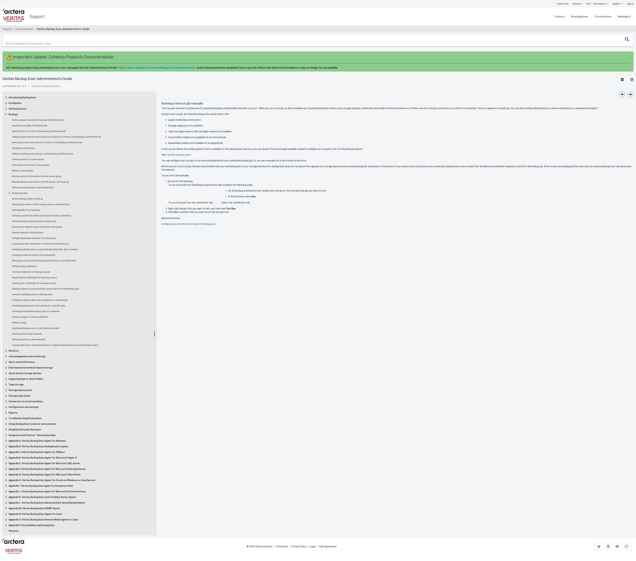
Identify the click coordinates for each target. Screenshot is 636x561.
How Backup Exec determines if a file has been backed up (40, 244)
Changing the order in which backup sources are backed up (41, 204)
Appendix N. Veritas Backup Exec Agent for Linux (35, 514)
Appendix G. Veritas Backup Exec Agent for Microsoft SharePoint (44, 474)
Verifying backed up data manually (28, 339)
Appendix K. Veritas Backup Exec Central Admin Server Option (42, 497)
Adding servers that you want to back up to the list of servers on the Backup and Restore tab (56, 137)
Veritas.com (562, 3)
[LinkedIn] (608, 546)
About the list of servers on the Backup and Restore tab (39, 131)
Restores (14, 350)
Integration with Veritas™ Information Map (32, 435)
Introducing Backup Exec (22, 97)
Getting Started (17, 108)
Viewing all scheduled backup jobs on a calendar (35, 311)
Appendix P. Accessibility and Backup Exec (31, 525)
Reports (13, 412)
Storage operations (19, 395)
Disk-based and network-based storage (31, 367)
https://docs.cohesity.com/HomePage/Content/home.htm (156, 68)
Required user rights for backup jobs (30, 125)
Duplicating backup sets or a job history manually (35, 328)
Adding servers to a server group (28, 159)
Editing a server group (22, 170)
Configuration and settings (24, 407)
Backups (13, 114)
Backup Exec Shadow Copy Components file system (37, 227)
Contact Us (282, 546)
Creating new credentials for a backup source (34, 283)
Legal (312, 546)
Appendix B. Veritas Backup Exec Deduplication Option (38, 446)
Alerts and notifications (22, 362)
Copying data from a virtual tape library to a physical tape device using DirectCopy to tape (55, 345)
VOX (588, 3)
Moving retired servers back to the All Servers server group (40, 182)
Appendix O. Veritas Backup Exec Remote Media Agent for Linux (43, 519)
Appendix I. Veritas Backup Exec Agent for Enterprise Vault (41, 486)
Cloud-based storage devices (25, 373)
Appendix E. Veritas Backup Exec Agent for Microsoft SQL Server (44, 463)
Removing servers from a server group (30, 165)
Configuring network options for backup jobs (33, 255)
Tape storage (16, 384)
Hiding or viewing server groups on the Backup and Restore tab (42, 153)
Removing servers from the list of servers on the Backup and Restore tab (47, 142)
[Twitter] (599, 546)
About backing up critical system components (34, 221)
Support (7, 29)
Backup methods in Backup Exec (28, 232)
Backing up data (19, 193)
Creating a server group (23, 148)
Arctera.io (577, 3)
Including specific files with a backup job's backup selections (41, 215)
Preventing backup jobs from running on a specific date (38, 305)
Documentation (603, 16)
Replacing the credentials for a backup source (34, 277)
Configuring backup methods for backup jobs (34, 238)
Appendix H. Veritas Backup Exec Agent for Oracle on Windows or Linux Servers (52, 480)
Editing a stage (19, 322)
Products (559, 16)
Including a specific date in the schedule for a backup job (39, 300)
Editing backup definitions (24, 266)
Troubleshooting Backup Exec (25, 418)
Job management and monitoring (27, 356)
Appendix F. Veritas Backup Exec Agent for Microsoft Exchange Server (47, 469)
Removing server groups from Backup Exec (33, 187)
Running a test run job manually (27, 334)
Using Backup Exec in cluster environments (32, 424)
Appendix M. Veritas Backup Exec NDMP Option (34, 508)
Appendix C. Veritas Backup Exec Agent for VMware (37, 452)
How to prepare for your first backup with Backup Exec (38, 120)
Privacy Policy (299, 546)
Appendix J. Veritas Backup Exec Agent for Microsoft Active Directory (47, 491)
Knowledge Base (579, 16)
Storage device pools (20, 390)
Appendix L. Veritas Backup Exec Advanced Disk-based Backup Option (47, 502)
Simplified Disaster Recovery (25, 429)
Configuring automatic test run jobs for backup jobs (188, 223)
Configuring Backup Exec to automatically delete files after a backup (45, 249)
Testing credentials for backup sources (31, 272)
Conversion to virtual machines (26, 401)
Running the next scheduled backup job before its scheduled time (44, 260)
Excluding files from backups (26, 210)
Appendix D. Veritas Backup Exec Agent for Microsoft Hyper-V (43, 457)
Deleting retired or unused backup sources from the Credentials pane (45, 289)
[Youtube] (617, 546)
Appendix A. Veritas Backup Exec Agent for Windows (37, 440)
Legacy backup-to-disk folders (26, 379)
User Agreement (328, 546)
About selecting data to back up (27, 198)
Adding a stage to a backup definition (30, 317)
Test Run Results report (178, 154)
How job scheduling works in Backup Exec (32, 294)
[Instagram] (626, 546)
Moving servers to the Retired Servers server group (36, 176)
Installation (15, 103)
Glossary (14, 531)
